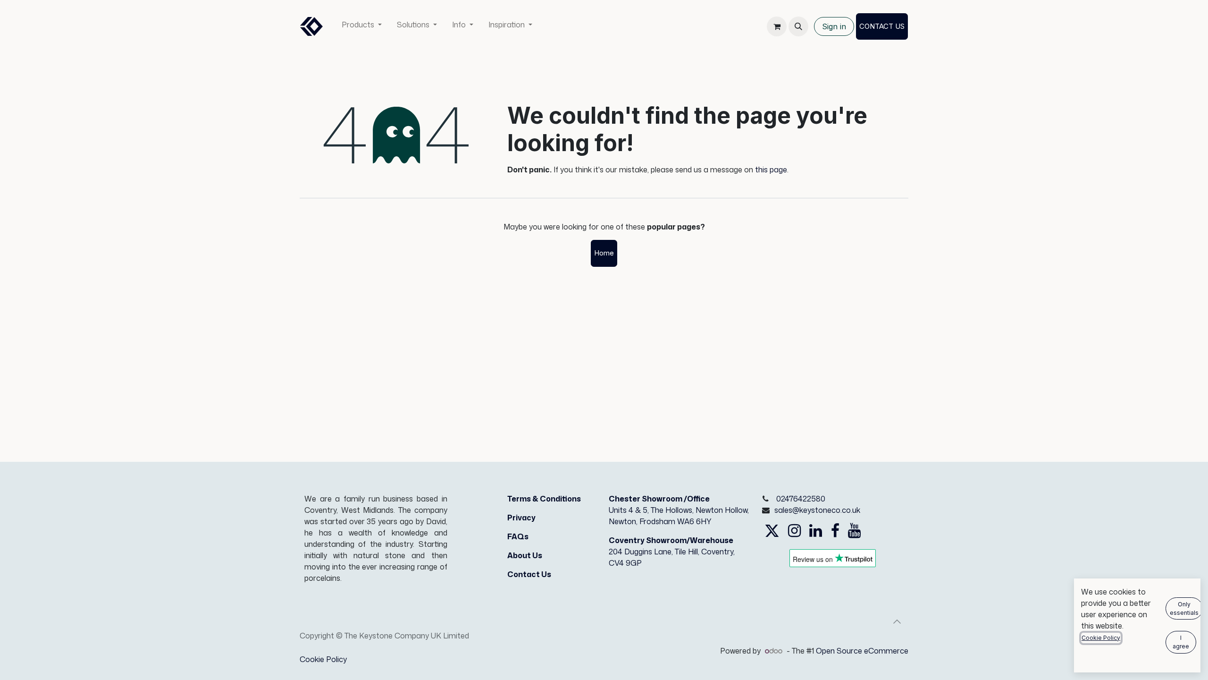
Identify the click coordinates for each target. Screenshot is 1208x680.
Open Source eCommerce (862, 651)
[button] (798, 26)
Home (604, 252)
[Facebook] (835, 530)
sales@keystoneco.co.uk (817, 510)
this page (771, 169)
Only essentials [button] (1184, 608)
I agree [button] (1181, 642)
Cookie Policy (323, 659)
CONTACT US (882, 26)
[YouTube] (854, 530)
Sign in (834, 26)
